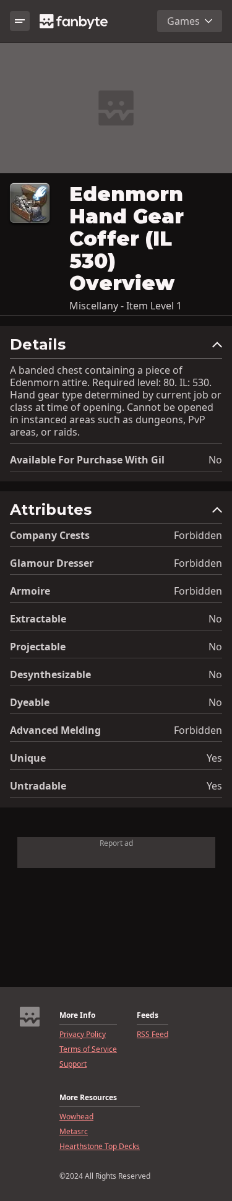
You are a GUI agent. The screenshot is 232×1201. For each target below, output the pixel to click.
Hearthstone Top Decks (99, 1146)
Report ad (116, 843)
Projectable (38, 646)
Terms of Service (88, 1049)
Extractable (38, 619)
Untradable (38, 786)
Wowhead (76, 1117)
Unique (28, 758)
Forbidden (198, 535)
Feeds (147, 1015)
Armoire (30, 591)
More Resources (88, 1098)
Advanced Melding (55, 730)
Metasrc (73, 1132)
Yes (214, 758)
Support (73, 1064)
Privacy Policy (82, 1035)
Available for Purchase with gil (87, 460)
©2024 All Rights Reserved (104, 1176)
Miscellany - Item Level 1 (125, 305)
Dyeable (29, 702)
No (215, 460)
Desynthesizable (50, 674)
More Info (77, 1015)
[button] (116, 347)
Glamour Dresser (51, 563)
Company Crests (50, 535)
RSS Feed (152, 1035)
